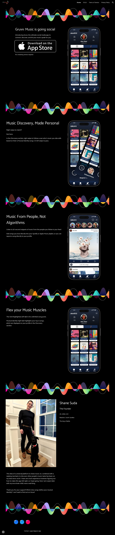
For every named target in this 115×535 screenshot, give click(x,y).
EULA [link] (85, 2)
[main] (35, 33)
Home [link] (79, 2)
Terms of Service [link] (94, 2)
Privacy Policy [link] (105, 2)
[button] (113, 2)
